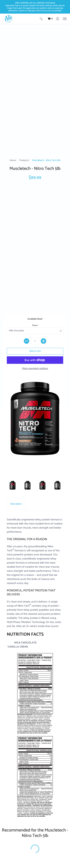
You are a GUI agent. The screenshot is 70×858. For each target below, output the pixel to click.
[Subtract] (26, 341)
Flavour (35, 325)
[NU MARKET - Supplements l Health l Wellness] (8, 19)
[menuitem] (41, 19)
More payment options (35, 369)
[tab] (16, 504)
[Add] (43, 341)
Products (24, 160)
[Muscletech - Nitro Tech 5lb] (12, 486)
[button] (41, 19)
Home (13, 160)
